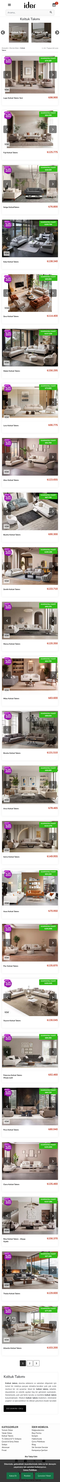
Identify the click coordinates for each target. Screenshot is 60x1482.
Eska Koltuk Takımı (11, 262)
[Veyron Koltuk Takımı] (30, 997)
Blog (34, 1444)
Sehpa (4, 1444)
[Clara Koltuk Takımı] (30, 1161)
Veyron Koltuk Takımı (12, 1020)
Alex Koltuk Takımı (11, 480)
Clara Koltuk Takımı (11, 1184)
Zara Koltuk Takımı (11, 316)
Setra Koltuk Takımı (11, 857)
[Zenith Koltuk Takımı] (30, 566)
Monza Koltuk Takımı (11, 644)
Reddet (27, 1476)
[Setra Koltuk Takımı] (30, 837)
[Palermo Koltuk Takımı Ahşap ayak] (30, 1052)
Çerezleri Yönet (44, 1476)
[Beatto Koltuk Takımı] (30, 511)
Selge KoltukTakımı (11, 207)
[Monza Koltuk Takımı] (30, 621)
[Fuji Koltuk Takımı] (30, 129)
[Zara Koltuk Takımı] (30, 293)
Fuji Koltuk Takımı (10, 152)
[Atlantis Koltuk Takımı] (30, 1325)
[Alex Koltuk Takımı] (30, 457)
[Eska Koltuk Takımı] (30, 238)
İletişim (35, 1436)
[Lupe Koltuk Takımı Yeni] (30, 75)
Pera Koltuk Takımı (11, 1130)
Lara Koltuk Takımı (11, 425)
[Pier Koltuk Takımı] (30, 943)
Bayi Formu (36, 1433)
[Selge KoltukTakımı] (30, 184)
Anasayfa (5, 48)
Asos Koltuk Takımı (11, 911)
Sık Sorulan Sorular (40, 1447)
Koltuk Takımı (7, 1436)
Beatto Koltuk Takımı (12, 535)
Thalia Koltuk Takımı (11, 1293)
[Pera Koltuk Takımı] (30, 1106)
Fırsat (4, 1450)
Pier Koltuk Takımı (10, 966)
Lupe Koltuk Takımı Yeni (13, 98)
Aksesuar (6, 1447)
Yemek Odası (7, 1430)
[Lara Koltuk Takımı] (30, 402)
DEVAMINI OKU (14, 1408)
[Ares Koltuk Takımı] (30, 784)
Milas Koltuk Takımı (11, 698)
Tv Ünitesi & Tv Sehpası (11, 1439)
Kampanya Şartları (40, 1450)
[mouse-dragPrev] (3, 33)
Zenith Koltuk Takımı (11, 589)
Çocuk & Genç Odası (10, 1441)
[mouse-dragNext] (57, 33)
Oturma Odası (14, 48)
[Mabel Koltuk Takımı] (30, 348)
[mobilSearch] (51, 12)
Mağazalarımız (38, 1430)
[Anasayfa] (30, 4)
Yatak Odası (7, 1433)
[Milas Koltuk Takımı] (30, 675)
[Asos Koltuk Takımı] (30, 888)
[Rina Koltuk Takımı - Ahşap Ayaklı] (30, 1216)
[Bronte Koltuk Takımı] (30, 730)
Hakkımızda (37, 1439)
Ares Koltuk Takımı (11, 808)
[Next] (53, 75)
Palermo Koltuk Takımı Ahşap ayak (12, 1076)
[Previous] (7, 75)
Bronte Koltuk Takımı (12, 753)
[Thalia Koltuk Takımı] (30, 1270)
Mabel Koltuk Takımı (11, 371)
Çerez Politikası (38, 1441)
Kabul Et (13, 1476)
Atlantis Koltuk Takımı (12, 1348)
